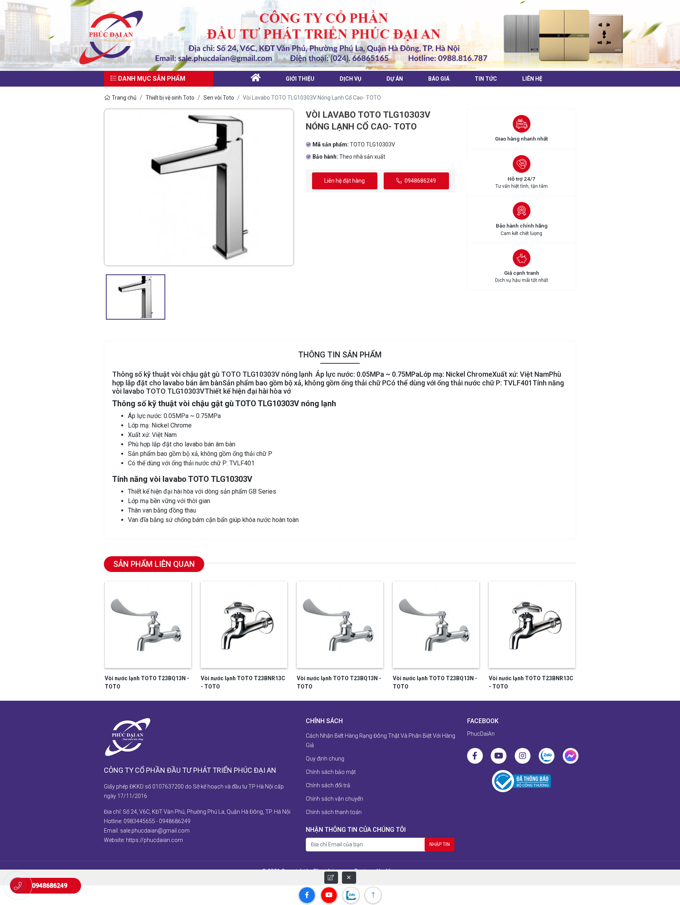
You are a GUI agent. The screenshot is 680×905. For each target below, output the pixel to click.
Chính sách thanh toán (334, 812)
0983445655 (139, 821)
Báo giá (438, 79)
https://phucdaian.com (154, 840)
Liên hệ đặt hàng (344, 181)
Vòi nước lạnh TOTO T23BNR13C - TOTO (243, 682)
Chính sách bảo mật (331, 772)
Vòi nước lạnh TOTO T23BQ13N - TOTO (147, 682)
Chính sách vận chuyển (334, 799)
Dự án (394, 79)
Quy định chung (325, 758)
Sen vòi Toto (218, 97)
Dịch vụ (350, 79)
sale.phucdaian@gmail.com (155, 830)
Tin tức (486, 79)
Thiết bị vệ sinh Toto (170, 97)
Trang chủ (124, 97)
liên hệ (532, 79)
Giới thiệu (300, 79)
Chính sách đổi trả (328, 785)
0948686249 (419, 181)
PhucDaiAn (481, 734)
